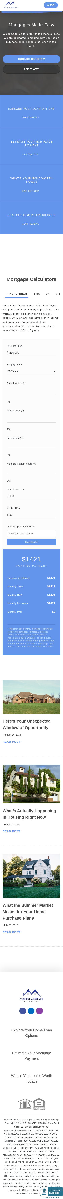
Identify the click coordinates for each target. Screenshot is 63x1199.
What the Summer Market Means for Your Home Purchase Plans (28, 912)
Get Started (31, 154)
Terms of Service (30, 1165)
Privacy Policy (45, 1165)
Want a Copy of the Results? (21, 527)
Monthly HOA (13, 508)
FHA (37, 294)
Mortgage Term (14, 364)
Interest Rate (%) (15, 438)
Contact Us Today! (31, 59)
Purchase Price (14, 346)
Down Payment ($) (16, 383)
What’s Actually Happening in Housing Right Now (29, 813)
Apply (51, 5)
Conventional (17, 294)
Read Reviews (31, 224)
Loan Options (30, 117)
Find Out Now (30, 191)
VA (48, 294)
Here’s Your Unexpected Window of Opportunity (27, 724)
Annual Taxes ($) (15, 410)
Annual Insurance (15, 489)
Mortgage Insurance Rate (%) (21, 464)
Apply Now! (31, 69)
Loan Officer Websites (38, 1194)
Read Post (11, 741)
